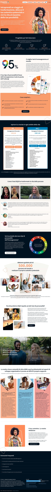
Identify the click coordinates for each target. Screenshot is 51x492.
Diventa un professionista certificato (31, 482)
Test (42, 2)
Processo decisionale (33, 163)
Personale (24, 2)
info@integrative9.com (43, 483)
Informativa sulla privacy (16, 490)
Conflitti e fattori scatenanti (34, 162)
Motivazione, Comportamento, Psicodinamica (36, 151)
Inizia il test (4, 29)
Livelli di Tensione (32, 157)
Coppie (35, 2)
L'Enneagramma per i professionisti (31, 485)
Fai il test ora (25, 111)
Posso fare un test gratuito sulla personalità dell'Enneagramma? (11, 458)
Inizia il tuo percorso (33, 443)
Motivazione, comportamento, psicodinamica (12, 152)
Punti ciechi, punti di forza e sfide (10, 153)
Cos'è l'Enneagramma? (5, 466)
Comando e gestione (33, 164)
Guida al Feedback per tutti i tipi (34, 161)
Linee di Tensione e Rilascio (9, 159)
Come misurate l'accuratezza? (6, 469)
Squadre (39, 2)
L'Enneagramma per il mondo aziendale (31, 486)
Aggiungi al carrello (9, 146)
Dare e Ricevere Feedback (33, 160)
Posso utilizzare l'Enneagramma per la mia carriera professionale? (12, 472)
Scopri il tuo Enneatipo (10, 252)
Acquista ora (18, 146)
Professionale (30, 2)
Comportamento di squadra (34, 165)
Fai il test (30, 325)
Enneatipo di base (32, 150)
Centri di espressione (9, 154)
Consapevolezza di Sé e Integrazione (35, 156)
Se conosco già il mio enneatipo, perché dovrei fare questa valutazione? (12, 461)
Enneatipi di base (8, 151)
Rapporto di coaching (33, 166)
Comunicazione (32, 159)
